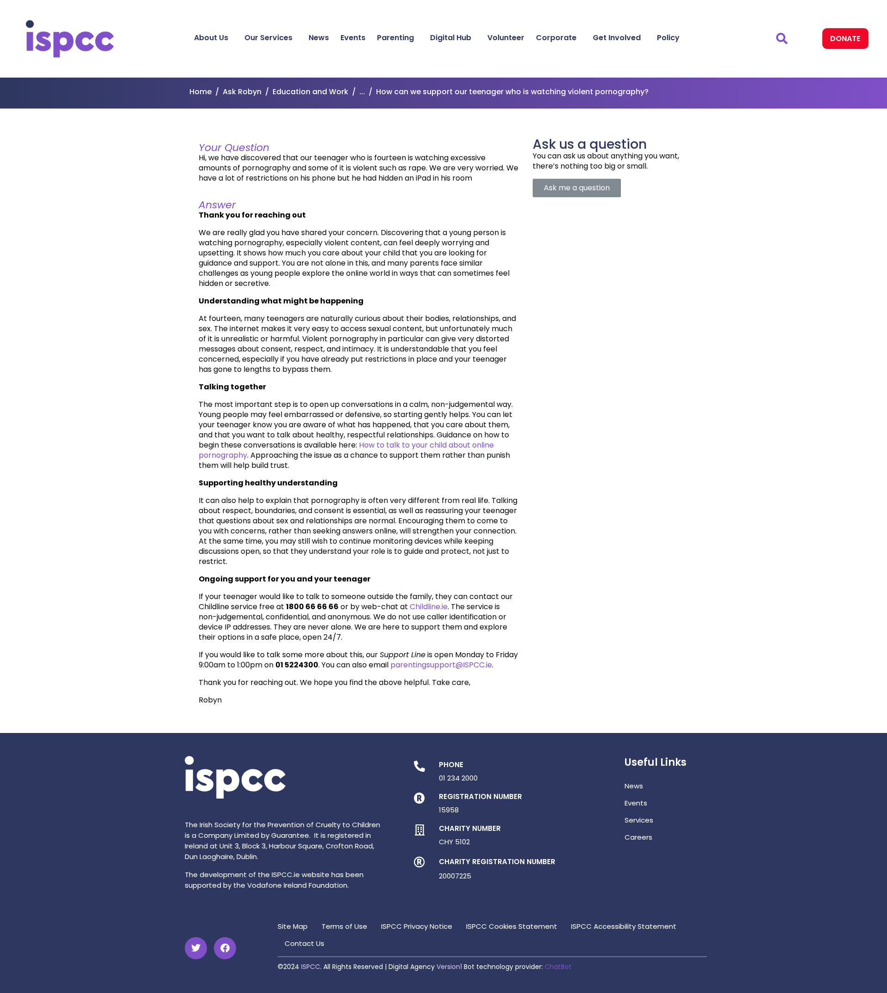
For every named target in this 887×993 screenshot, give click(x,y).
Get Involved (617, 37)
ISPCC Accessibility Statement (623, 926)
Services (639, 820)
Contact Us (304, 943)
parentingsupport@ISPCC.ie (441, 665)
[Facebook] (225, 948)
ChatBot (558, 966)
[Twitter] (196, 948)
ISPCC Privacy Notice (416, 926)
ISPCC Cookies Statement (511, 926)
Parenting (395, 37)
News (319, 37)
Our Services (268, 37)
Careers (638, 837)
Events (352, 37)
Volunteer (505, 37)
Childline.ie (429, 606)
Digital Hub (450, 37)
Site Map (293, 926)
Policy (668, 37)
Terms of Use (344, 926)
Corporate (556, 37)
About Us (211, 37)
